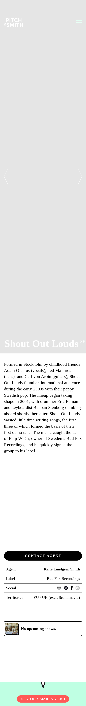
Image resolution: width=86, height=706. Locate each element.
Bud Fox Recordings (63, 578)
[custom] (59, 588)
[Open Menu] (79, 21)
